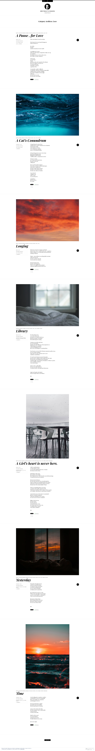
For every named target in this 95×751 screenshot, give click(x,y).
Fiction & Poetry (32, 243)
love (17, 42)
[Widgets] (44, 1)
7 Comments (18, 702)
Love (38, 243)
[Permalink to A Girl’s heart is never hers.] (47, 426)
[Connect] (47, 1)
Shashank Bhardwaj (19, 251)
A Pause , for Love (29, 35)
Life (16, 147)
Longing (22, 246)
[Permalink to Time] (47, 656)
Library (22, 331)
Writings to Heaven (47, 11)
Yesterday (23, 580)
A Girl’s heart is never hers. (37, 463)
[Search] (51, 1)
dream (27, 243)
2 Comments (18, 148)
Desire (24, 328)
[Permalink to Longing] (47, 220)
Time (20, 693)
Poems (19, 42)
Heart (37, 577)
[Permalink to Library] (47, 305)
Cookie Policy (22, 749)
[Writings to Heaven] (47, 6)
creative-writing (22, 243)
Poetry (21, 42)
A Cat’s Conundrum (31, 140)
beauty (17, 243)
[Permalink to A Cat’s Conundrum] (47, 115)
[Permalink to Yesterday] (47, 551)
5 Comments (18, 472)
